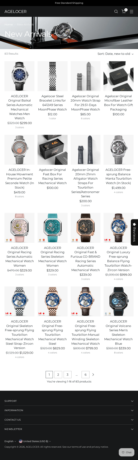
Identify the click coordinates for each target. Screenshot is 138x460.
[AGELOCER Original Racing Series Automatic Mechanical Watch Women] (19, 228)
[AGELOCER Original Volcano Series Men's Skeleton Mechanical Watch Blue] (119, 301)
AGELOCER (32, 446)
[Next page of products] (93, 374)
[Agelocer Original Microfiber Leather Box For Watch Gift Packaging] (119, 76)
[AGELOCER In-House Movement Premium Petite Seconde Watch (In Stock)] (19, 150)
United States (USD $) (35, 441)
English (8, 441)
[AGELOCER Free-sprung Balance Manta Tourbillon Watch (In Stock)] (119, 150)
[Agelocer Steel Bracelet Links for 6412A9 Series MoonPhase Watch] (53, 76)
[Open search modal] (116, 11)
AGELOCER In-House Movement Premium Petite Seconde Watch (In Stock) (19, 178)
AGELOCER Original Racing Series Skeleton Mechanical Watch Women (52, 256)
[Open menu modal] (131, 11)
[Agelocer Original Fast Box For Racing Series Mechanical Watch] (53, 150)
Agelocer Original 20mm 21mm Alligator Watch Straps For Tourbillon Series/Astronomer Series (85, 183)
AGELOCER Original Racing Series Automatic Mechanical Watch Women (19, 256)
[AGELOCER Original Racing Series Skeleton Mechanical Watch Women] (53, 228)
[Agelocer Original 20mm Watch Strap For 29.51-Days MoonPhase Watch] (86, 76)
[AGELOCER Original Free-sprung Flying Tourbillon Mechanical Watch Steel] (53, 301)
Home (8, 24)
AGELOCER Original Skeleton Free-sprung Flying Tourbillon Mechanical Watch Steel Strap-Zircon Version (19, 335)
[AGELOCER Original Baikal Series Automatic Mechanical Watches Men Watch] (19, 76)
